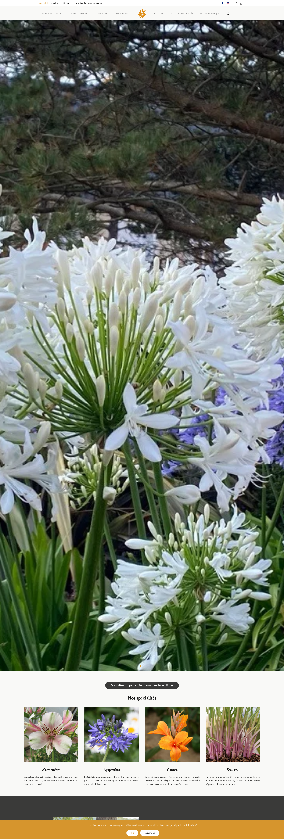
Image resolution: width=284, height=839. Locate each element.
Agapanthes (101, 13)
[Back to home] (142, 14)
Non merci (150, 833)
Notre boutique (210, 13)
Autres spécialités (181, 13)
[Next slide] (277, 345)
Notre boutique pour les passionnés (90, 3)
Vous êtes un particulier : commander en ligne (142, 685)
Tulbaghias (123, 13)
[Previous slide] (6, 345)
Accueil (42, 3)
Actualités (54, 3)
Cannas (158, 13)
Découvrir (51, 737)
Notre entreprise (52, 13)
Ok (132, 833)
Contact (66, 3)
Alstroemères (78, 13)
